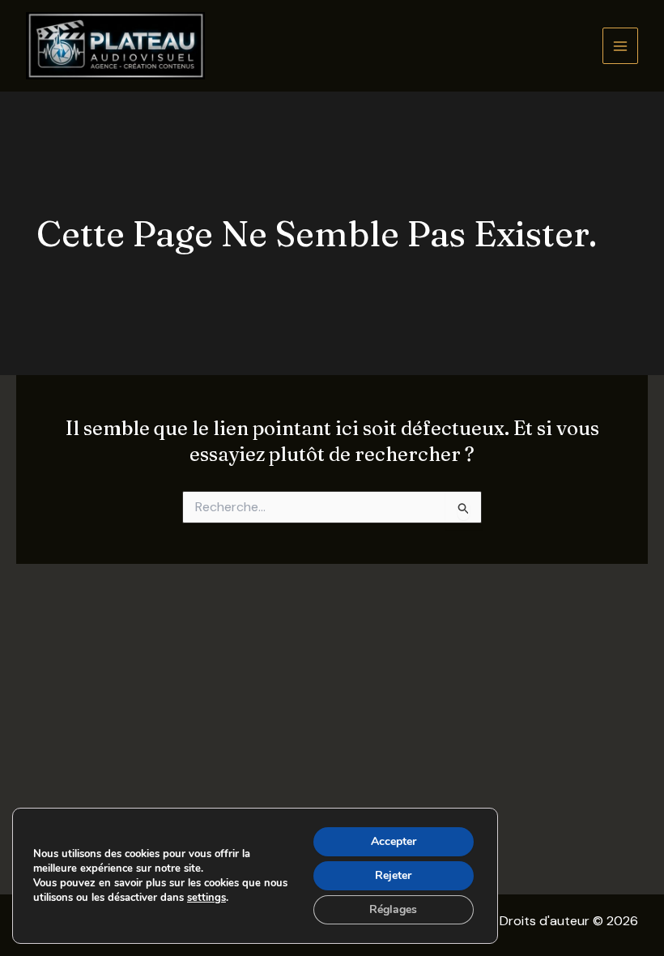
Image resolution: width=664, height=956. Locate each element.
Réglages (393, 909)
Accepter (393, 841)
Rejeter (393, 875)
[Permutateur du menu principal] (620, 46)
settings (206, 897)
